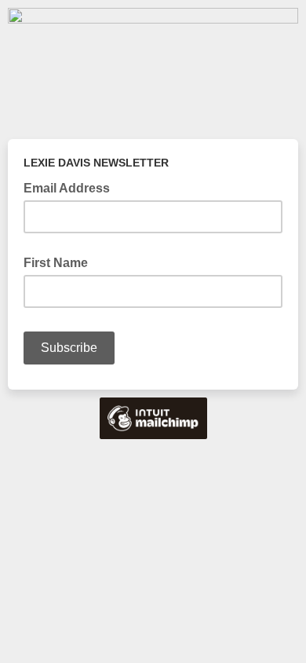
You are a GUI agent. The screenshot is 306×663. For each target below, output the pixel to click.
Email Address (71, 187)
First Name (56, 262)
